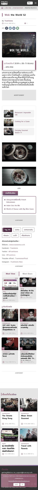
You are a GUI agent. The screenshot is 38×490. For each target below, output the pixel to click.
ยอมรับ (16, 484)
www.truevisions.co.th (17, 244)
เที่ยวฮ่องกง (26, 235)
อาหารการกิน (28, 229)
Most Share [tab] (27, 273)
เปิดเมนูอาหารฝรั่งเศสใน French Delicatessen (16, 201)
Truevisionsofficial (21, 258)
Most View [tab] (10, 273)
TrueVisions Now (16, 262)
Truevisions (14, 248)
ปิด (22, 484)
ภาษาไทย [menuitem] (28, 7)
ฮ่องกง (6, 235)
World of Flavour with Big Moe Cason (20, 209)
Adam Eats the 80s (13, 205)
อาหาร (17, 229)
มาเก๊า (15, 235)
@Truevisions (10, 255)
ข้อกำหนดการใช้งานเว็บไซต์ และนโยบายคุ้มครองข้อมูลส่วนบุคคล (19, 481)
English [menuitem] (28, 10)
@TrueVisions (13, 251)
